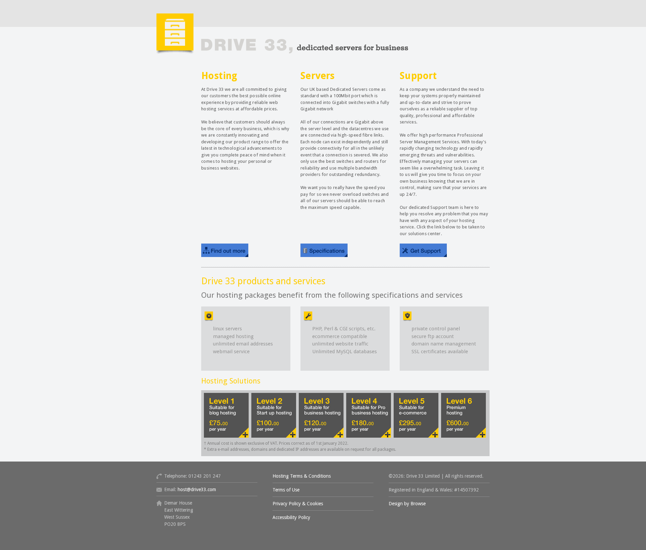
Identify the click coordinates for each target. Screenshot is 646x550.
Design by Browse (407, 503)
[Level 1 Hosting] (226, 415)
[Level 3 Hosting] (321, 415)
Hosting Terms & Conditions (302, 476)
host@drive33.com (197, 489)
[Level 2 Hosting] (273, 415)
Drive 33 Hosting (282, 43)
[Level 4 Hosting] (368, 415)
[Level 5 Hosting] (416, 415)
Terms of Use (286, 489)
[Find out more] (224, 250)
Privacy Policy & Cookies (298, 503)
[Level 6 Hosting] (463, 415)
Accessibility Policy (291, 517)
